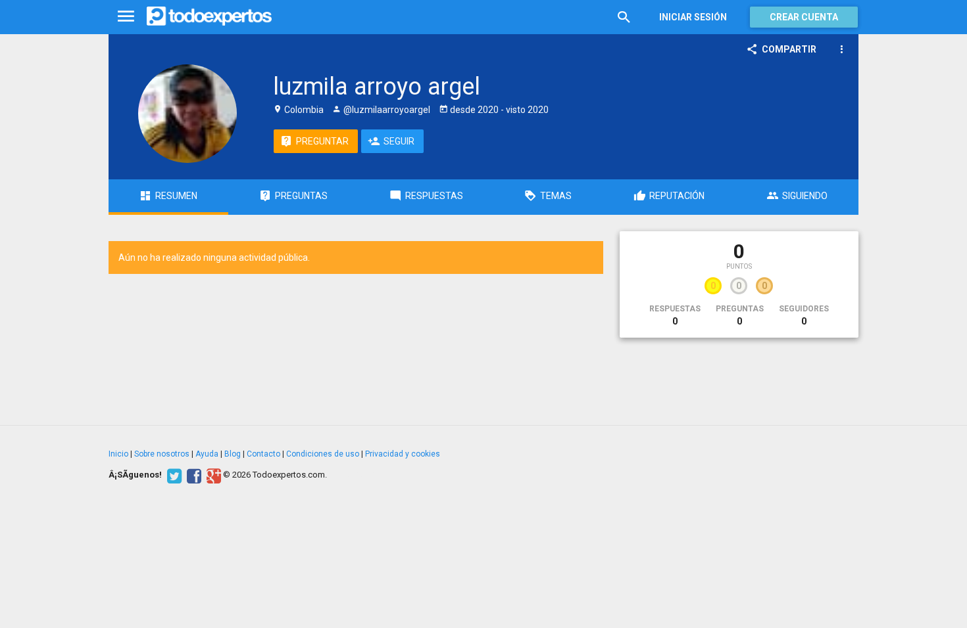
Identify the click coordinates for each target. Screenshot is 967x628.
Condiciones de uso (322, 454)
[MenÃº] (126, 17)
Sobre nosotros (161, 454)
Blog (232, 454)
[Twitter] (173, 475)
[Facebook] (192, 475)
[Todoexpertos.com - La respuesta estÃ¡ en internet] (209, 16)
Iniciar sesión (693, 17)
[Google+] (212, 475)
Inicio (118, 454)
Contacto (263, 454)
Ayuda (206, 454)
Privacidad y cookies (402, 454)
